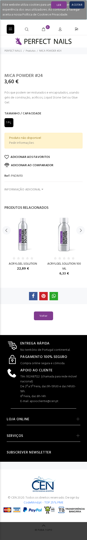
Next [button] (80, 230)
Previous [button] (6, 230)
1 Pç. (9, 122)
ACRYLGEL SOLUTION (23, 263)
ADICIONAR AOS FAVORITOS (30, 157)
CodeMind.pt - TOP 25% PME (44, 502)
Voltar (43, 316)
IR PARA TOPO (43, 530)
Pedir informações (21, 143)
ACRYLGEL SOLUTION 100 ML (64, 266)
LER (59, 5)
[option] (23, 242)
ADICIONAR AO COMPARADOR (32, 165)
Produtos (30, 51)
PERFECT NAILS (13, 51)
